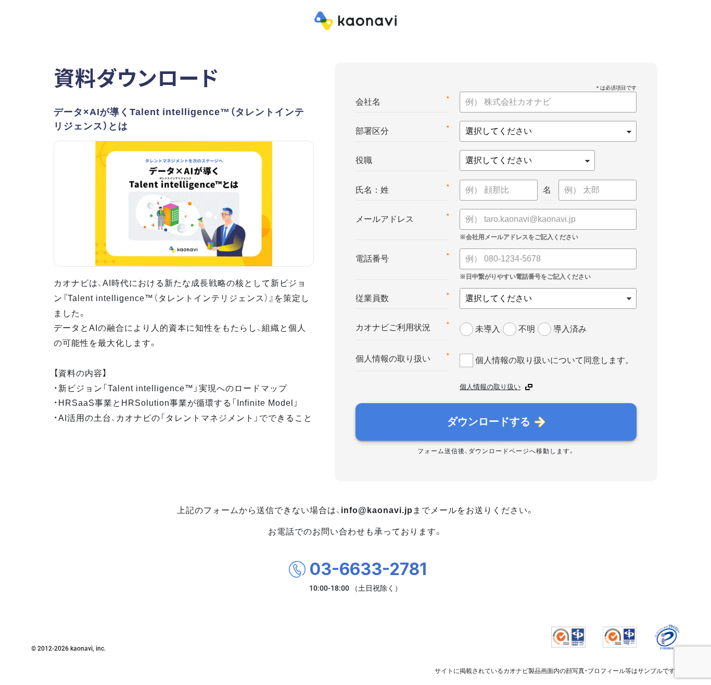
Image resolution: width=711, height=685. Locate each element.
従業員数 (402, 297)
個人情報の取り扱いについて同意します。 (554, 360)
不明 (526, 328)
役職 (363, 160)
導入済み (570, 328)
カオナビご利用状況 (402, 326)
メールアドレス (402, 218)
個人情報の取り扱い (402, 357)
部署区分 (402, 129)
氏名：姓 (402, 188)
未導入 (487, 328)
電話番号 (402, 257)
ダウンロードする (488, 421)
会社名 (402, 100)
